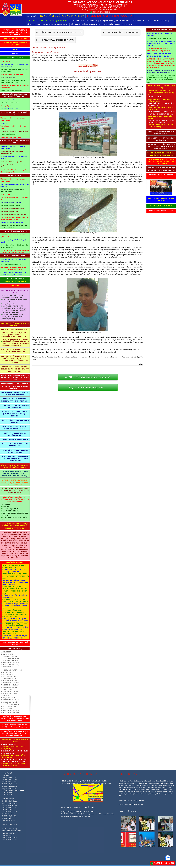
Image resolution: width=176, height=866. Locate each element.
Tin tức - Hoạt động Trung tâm (11, 90)
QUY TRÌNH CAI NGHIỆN (142, 21)
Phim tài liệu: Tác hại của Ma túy (12, 222)
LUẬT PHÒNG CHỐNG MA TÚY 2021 (159, 38)
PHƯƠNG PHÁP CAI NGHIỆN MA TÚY (15, 231)
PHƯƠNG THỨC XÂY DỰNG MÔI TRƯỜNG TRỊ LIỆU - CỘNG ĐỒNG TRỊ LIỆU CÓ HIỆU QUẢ (15, 582)
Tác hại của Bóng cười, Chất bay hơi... (14, 214)
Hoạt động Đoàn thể (8, 77)
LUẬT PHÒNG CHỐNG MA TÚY (14, 256)
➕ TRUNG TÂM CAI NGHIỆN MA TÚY (56, 40)
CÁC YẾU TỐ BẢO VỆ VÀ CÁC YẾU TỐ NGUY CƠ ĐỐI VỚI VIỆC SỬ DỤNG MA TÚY (15, 606)
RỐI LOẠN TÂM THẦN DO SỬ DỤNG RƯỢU (85, 24)
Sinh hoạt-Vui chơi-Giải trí (10, 109)
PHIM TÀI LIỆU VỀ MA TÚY (15, 278)
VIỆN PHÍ (164, 21)
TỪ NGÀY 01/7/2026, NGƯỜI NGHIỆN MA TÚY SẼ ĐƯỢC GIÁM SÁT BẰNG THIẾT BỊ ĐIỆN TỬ (161, 44)
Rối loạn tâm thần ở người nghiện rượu (14, 131)
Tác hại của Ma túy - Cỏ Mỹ (10, 211)
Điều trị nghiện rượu (8, 134)
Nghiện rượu (5, 123)
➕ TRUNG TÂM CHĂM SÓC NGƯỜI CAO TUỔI (60, 32)
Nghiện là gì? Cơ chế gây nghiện (12, 162)
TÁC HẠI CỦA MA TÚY (14, 175)
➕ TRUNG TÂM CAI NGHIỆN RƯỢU (122, 32)
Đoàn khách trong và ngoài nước (12, 74)
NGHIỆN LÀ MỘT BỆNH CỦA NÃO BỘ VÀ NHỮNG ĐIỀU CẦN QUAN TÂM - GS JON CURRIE (15, 377)
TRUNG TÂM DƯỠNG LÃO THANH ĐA (61, 15)
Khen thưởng (5, 61)
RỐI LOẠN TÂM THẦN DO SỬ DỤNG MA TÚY (117, 24)
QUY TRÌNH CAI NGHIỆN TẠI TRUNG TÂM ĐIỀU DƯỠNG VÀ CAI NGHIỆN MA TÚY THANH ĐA (14, 32)
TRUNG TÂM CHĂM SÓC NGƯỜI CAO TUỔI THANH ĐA (100, 2)
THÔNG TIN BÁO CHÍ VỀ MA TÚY (15, 281)
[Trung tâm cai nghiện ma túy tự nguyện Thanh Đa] (11, 9)
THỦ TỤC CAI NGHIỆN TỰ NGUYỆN (85, 21)
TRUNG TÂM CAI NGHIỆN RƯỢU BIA (109, 15)
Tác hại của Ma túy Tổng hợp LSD (12, 208)
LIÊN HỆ (156, 21)
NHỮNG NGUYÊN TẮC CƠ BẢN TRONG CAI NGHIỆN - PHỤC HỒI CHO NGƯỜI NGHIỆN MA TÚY (14, 386)
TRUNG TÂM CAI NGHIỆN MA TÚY (49, 20)
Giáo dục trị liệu (6, 106)
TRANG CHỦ (31, 16)
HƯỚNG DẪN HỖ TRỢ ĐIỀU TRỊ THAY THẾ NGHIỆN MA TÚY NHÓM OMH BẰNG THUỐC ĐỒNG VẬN (15, 491)
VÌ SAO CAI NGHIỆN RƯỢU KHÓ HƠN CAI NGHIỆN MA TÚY (47, 24)
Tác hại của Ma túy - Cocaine (11, 202)
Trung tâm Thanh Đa (8, 100)
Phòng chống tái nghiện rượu (11, 137)
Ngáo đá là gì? (6, 194)
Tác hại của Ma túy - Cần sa (10, 205)
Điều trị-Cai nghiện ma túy (10, 103)
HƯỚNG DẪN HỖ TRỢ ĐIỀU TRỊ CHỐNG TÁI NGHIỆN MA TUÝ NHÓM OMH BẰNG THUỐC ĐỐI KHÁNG (15, 482)
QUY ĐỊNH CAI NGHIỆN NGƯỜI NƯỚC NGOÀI (115, 21)
